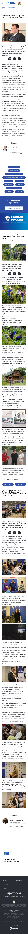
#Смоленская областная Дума (14, 174)
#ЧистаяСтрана (8, 484)
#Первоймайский (14, 170)
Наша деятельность (12, 7)
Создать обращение (14, 208)
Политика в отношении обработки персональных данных (14, 919)
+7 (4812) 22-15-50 (14, 894)
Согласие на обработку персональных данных (14, 921)
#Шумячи (9, 181)
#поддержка (20, 184)
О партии (5, 880)
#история (19, 181)
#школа (9, 191)
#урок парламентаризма (14, 188)
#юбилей (19, 191)
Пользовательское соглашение (14, 916)
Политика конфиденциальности (14, 917)
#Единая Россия (14, 167)
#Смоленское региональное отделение (14, 177)
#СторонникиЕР (20, 484)
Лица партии (18, 880)
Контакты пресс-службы (7, 887)
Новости (20, 7)
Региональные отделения (6, 883)
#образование (8, 184)
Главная (3, 7)
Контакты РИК (19, 883)
